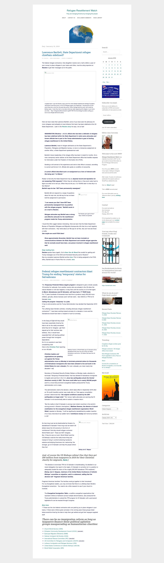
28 (103, 77)
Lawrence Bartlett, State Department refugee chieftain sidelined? (66, 54)
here (71, 257)
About (64, 17)
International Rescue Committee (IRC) (56, 538)
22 (106, 74)
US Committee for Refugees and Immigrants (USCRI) (61, 541)
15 (106, 71)
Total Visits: (105, 423)
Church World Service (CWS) (53, 529)
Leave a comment (67, 58)
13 (120, 68)
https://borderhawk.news (109, 285)
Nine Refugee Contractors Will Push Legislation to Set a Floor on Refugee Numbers (111, 355)
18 (115, 71)
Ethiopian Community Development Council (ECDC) (60, 531)
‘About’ (108, 185)
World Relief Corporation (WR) (54, 548)
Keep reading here (48, 250)
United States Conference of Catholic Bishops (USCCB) (62, 546)
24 (112, 74)
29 (106, 77)
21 (103, 74)
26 (117, 74)
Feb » (108, 82)
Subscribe (108, 122)
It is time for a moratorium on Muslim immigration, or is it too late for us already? (111, 365)
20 (120, 71)
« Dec (103, 82)
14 (103, 71)
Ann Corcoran (55, 58)
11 (115, 68)
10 (112, 68)
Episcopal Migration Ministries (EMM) (56, 534)
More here (45, 505)
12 (117, 68)
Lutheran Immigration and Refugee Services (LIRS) (60, 543)
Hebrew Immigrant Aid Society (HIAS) (56, 536)
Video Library (97, 17)
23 (109, 74)
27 (120, 74)
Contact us (71, 17)
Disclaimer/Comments (84, 17)
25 (115, 74)
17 (112, 71)
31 (112, 77)
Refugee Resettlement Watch (82, 10)
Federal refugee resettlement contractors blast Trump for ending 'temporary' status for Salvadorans (67, 274)
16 (109, 71)
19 (117, 71)
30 (109, 77)
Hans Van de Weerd (71, 252)
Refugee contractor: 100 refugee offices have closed (111, 350)
